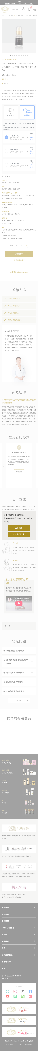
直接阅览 (18, 528)
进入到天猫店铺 (18, 534)
